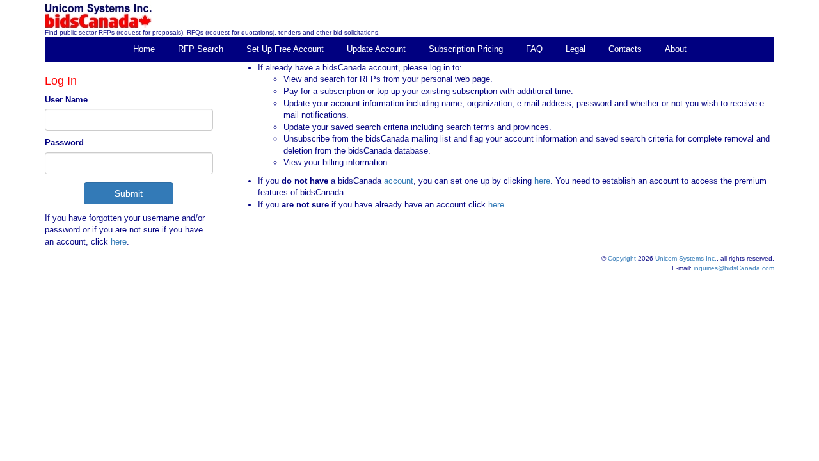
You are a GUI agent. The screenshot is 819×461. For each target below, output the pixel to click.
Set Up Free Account (285, 49)
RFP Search (200, 49)
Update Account (376, 49)
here (119, 242)
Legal (575, 49)
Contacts (625, 49)
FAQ (534, 49)
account (397, 181)
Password (64, 142)
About (676, 49)
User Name (66, 99)
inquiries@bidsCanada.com (734, 267)
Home (144, 49)
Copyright (622, 258)
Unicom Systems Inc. (686, 258)
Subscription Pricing (466, 49)
